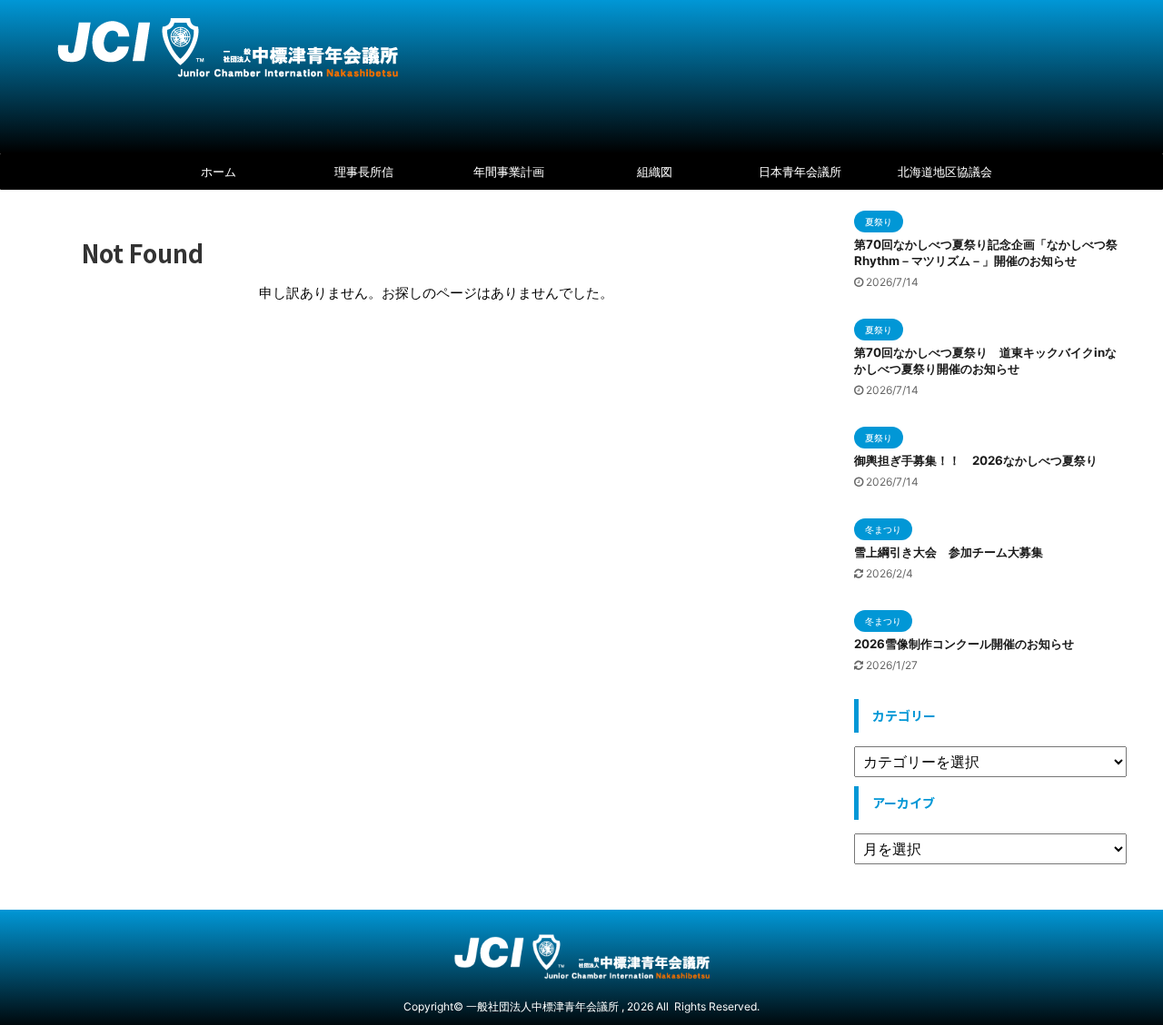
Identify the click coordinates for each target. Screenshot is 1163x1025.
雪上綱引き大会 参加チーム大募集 (948, 552)
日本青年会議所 (800, 171)
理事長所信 (363, 171)
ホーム (218, 171)
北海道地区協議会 (945, 171)
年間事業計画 (508, 171)
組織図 (654, 171)
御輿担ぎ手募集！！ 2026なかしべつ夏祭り (976, 460)
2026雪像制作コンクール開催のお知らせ (964, 643)
